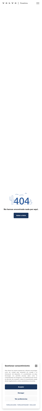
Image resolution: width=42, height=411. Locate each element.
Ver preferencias (21, 399)
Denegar (21, 393)
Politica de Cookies (11, 404)
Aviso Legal (33, 404)
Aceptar (21, 387)
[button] (36, 366)
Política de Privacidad (23, 404)
